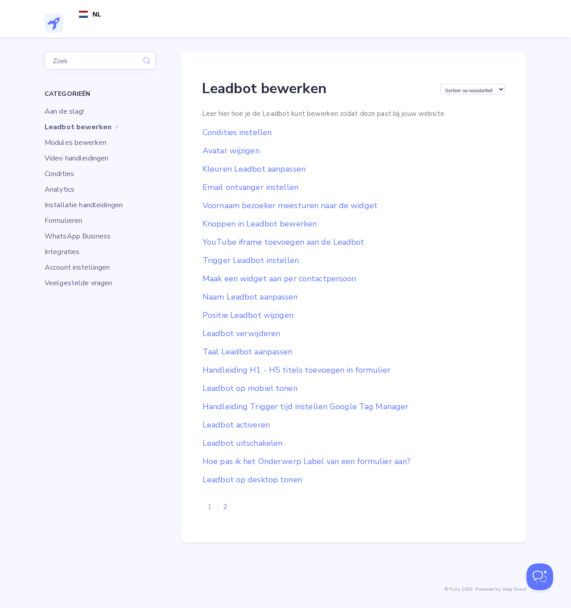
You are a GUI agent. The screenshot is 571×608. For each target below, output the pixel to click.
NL (96, 14)
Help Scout (514, 589)
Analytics (59, 189)
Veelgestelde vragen (78, 283)
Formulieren (63, 221)
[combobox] (90, 14)
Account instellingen (77, 267)
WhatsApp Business (78, 236)
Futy (455, 589)
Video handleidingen (76, 158)
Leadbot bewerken (79, 127)
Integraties (62, 252)
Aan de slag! (64, 111)
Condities (59, 174)
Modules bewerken (75, 143)
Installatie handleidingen (84, 205)
